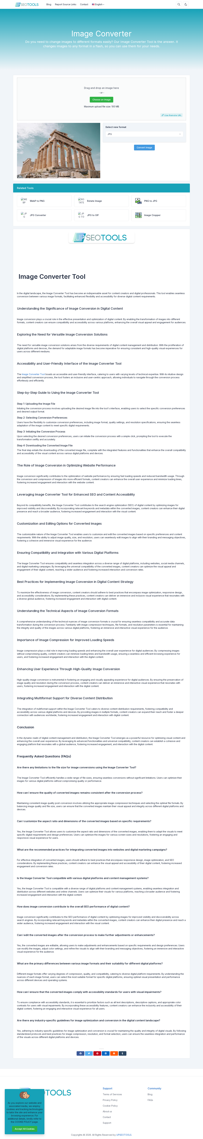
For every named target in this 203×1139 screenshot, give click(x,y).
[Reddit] (114, 1053)
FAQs (150, 1100)
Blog (48, 4)
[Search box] (179, 4)
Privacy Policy (110, 1100)
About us (107, 1111)
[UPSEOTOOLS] (29, 4)
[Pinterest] (97, 1053)
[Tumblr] (122, 1053)
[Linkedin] (106, 1053)
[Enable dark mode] (186, 4)
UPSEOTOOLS (123, 1134)
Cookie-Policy (110, 1105)
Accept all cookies (25, 1128)
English (98, 4)
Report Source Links (65, 4)
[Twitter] (89, 1053)
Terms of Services (112, 1094)
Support (107, 1122)
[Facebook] (80, 1053)
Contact (84, 4)
